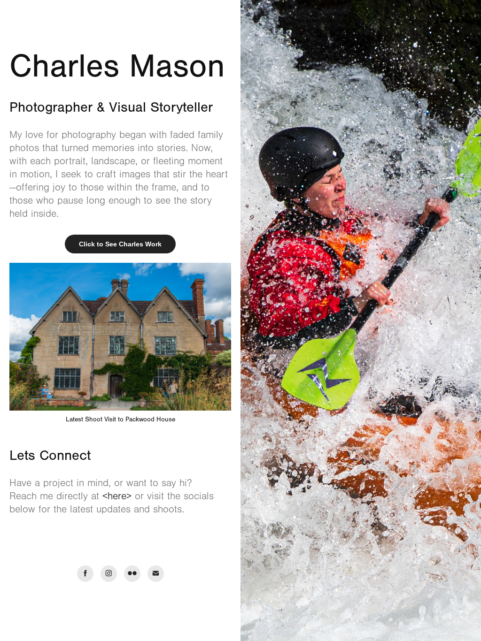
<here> (117, 496)
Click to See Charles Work (120, 244)
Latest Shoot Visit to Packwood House (120, 419)
